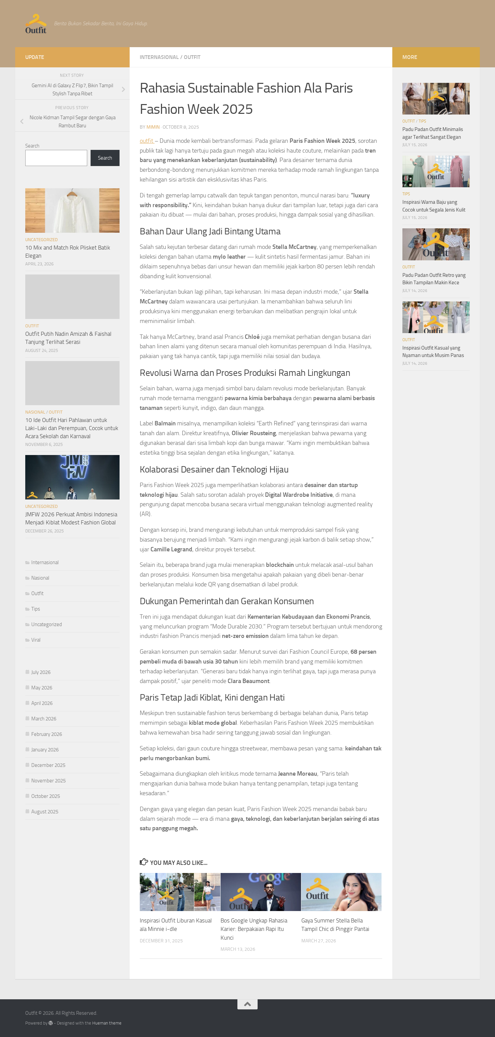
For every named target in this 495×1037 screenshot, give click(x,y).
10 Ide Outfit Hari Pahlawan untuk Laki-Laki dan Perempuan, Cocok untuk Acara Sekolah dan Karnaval (71, 428)
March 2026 (43, 719)
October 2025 (45, 796)
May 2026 (41, 688)
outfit (147, 140)
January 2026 (45, 750)
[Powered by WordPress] (50, 1023)
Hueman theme (107, 1023)
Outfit (192, 57)
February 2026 (46, 734)
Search (32, 146)
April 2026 (42, 703)
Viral (35, 640)
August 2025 (44, 812)
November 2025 (48, 781)
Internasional (159, 57)
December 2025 (48, 765)
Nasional (35, 412)
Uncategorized (41, 239)
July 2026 (41, 672)
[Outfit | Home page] (36, 23)
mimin (153, 127)
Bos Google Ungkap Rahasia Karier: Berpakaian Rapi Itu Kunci (254, 929)
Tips (35, 609)
